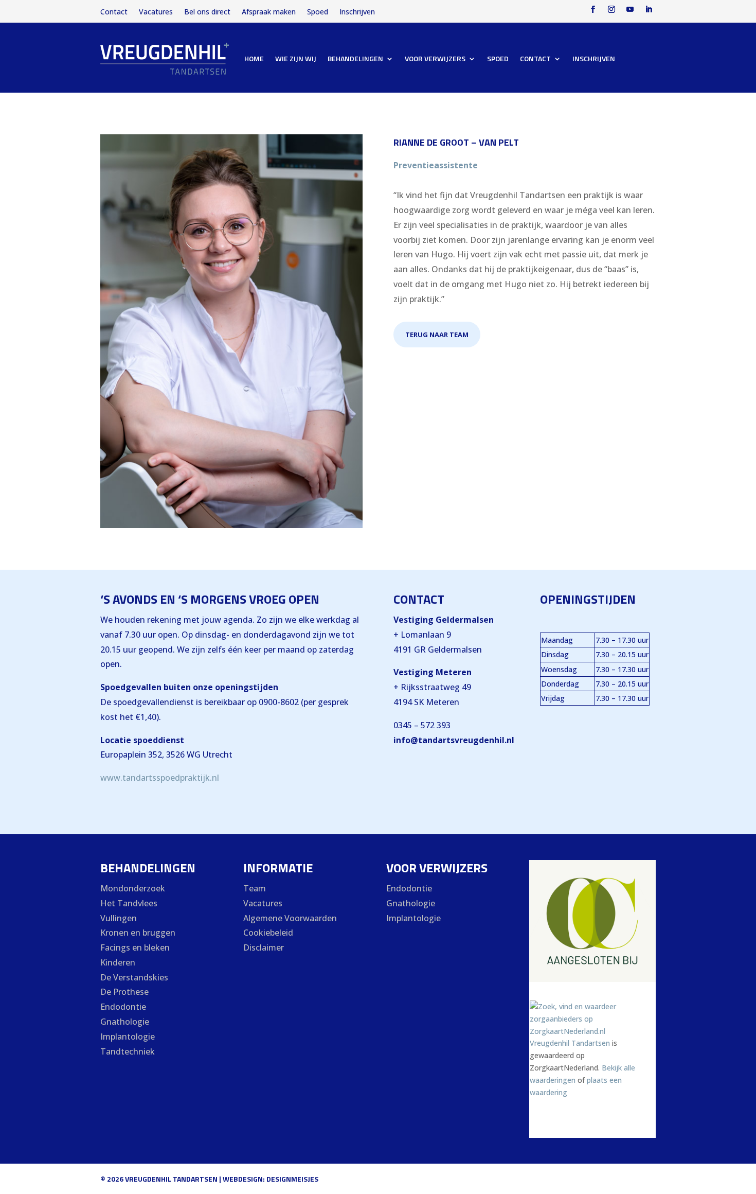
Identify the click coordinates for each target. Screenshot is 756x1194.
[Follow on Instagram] (611, 9)
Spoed (317, 12)
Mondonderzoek (132, 888)
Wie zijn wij (295, 58)
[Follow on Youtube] (630, 9)
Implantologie (127, 1036)
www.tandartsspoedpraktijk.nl (159, 777)
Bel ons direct (207, 12)
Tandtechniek (127, 1051)
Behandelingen (355, 58)
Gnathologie (124, 1021)
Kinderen (117, 962)
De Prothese (124, 991)
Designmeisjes (292, 1178)
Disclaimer (263, 947)
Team (254, 888)
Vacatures (156, 12)
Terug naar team (437, 334)
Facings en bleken (135, 947)
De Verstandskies (134, 977)
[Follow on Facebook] (593, 9)
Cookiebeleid (268, 932)
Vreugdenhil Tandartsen (570, 1043)
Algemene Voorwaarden (290, 918)
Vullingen (118, 918)
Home (254, 58)
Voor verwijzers (435, 58)
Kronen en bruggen (137, 932)
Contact (114, 12)
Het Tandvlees (128, 903)
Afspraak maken (269, 12)
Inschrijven (357, 12)
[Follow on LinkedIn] (648, 9)
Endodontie (123, 1006)
